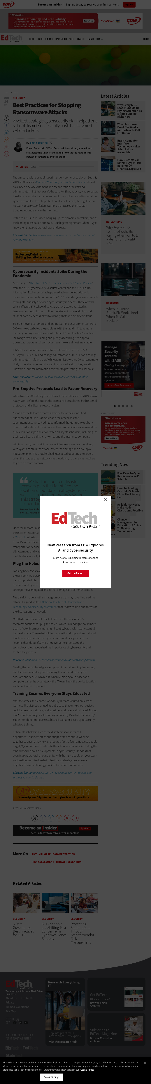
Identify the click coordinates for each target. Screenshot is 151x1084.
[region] (75, 1070)
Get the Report (75, 573)
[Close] (145, 1063)
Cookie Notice (87, 1069)
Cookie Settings (51, 1077)
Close (105, 499)
